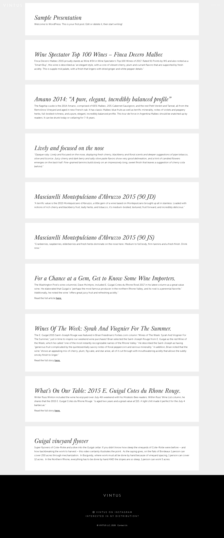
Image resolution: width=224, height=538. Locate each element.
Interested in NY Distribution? (112, 516)
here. (59, 298)
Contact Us (122, 525)
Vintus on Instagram (113, 512)
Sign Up (215, 5)
